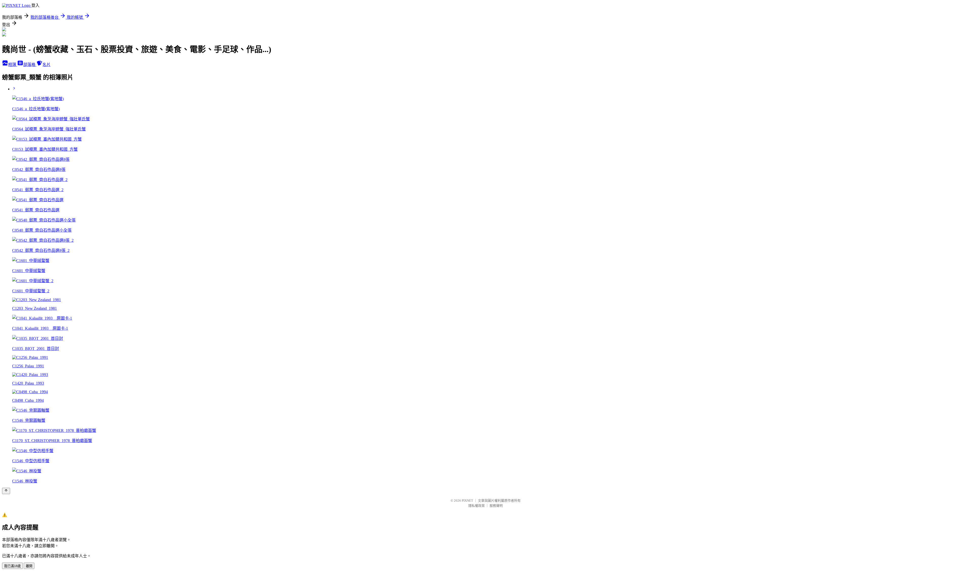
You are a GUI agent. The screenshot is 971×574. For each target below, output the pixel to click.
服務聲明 (496, 505)
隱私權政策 (476, 505)
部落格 (29, 64)
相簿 (12, 64)
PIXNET (467, 500)
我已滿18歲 (12, 566)
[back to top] (6, 491)
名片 (46, 64)
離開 (29, 566)
